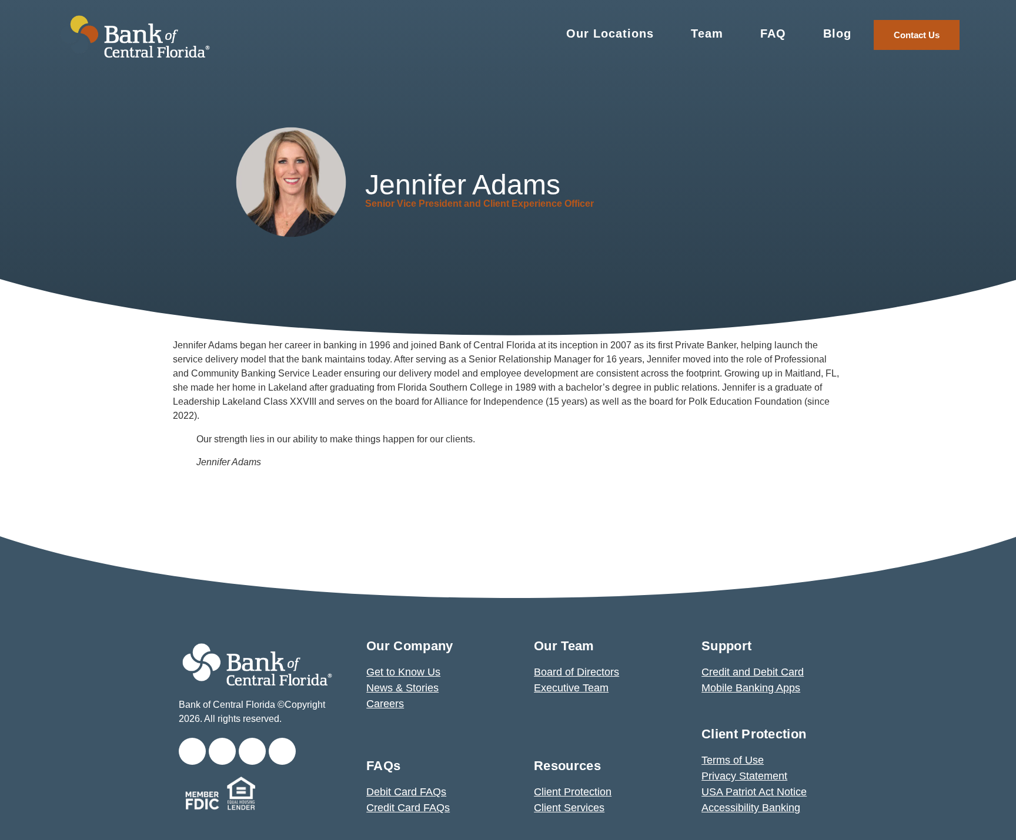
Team (707, 33)
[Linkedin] (192, 751)
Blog (837, 33)
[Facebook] (222, 751)
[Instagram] (252, 751)
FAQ (773, 33)
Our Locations (610, 33)
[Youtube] (282, 751)
